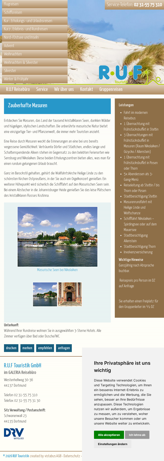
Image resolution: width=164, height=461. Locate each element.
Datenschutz (72, 456)
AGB (58, 456)
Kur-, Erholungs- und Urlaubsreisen (28, 21)
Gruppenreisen (110, 89)
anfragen (64, 348)
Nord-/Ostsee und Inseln (21, 37)
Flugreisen (11, 4)
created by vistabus (43, 456)
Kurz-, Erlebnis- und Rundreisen (26, 29)
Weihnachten (13, 54)
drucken (11, 348)
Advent (9, 46)
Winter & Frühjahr (16, 79)
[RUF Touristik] (131, 54)
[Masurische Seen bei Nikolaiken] (45, 294)
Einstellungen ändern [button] (112, 444)
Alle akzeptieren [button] (109, 434)
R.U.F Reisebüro (18, 89)
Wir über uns (64, 89)
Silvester (10, 71)
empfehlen (45, 348)
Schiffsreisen (13, 13)
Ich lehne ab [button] (137, 434)
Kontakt (86, 89)
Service (42, 89)
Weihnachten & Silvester (21, 63)
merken (27, 348)
